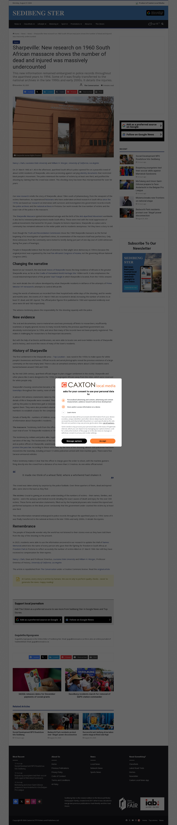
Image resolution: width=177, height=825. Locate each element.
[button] (88, 412)
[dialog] (88, 412)
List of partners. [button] (108, 423)
